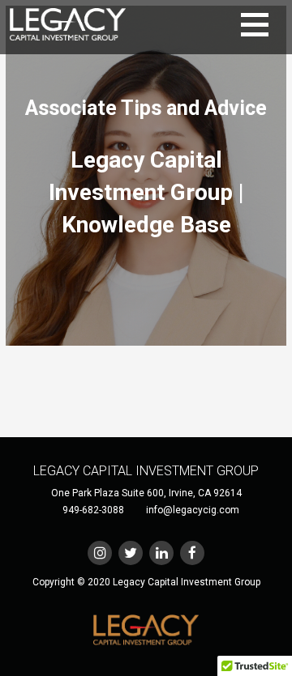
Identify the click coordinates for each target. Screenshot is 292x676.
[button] (264, 24)
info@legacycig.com (192, 510)
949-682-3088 (93, 510)
